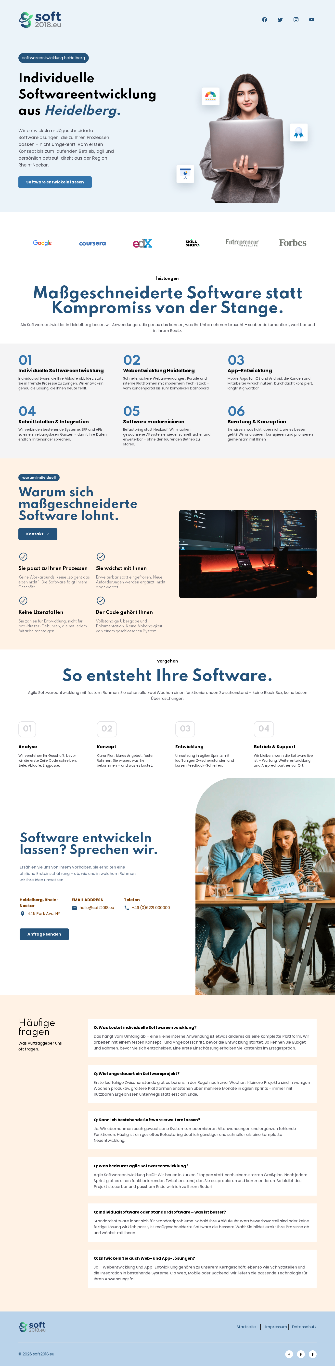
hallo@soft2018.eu (96, 908)
